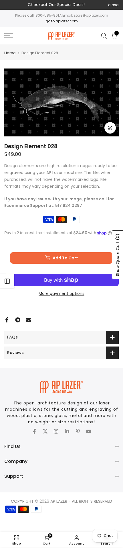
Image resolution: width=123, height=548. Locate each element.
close (113, 5)
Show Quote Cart (117, 255)
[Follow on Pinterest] (77, 431)
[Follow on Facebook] (34, 431)
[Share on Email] (28, 319)
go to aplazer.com (61, 21)
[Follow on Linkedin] (67, 431)
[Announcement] (56, 4)
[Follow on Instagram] (56, 431)
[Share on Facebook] (6, 319)
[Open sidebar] (7, 281)
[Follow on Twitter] (45, 431)
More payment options (61, 293)
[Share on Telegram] (17, 319)
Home (10, 53)
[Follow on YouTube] (88, 431)
